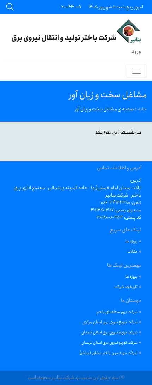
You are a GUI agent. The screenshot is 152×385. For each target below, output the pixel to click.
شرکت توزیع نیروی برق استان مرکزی (110, 322)
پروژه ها (131, 241)
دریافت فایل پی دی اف (118, 131)
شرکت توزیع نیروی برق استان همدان (109, 332)
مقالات (132, 251)
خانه (142, 109)
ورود (136, 51)
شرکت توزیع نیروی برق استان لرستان (109, 342)
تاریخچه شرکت (126, 286)
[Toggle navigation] (136, 71)
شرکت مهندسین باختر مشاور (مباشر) (109, 352)
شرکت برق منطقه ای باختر (117, 311)
